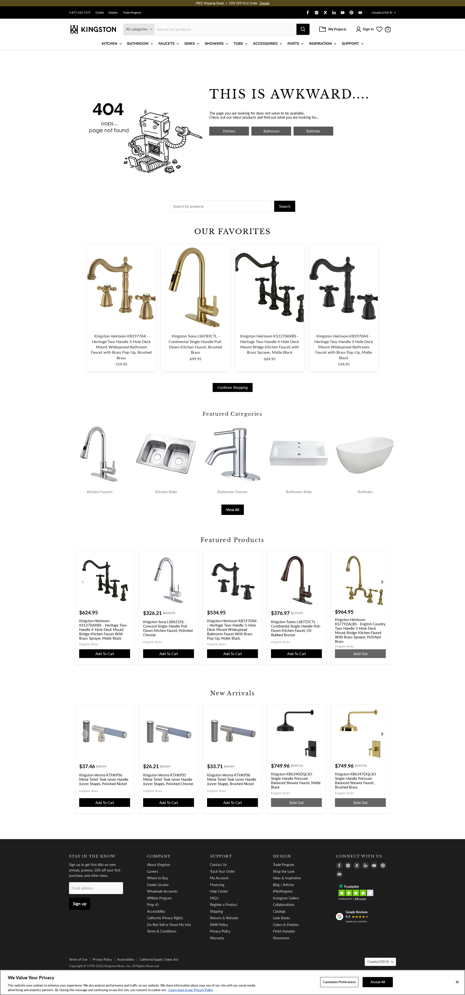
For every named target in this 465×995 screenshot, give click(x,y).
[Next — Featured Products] (382, 582)
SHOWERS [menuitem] (214, 43)
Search (284, 206)
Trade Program (132, 12)
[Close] (457, 982)
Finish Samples (284, 931)
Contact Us (218, 865)
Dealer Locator (158, 885)
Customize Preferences (339, 982)
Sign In (368, 29)
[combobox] (225, 29)
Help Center (219, 891)
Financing (217, 885)
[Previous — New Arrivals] (83, 734)
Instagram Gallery (286, 898)
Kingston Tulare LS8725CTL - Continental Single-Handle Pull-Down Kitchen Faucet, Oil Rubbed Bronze (296, 628)
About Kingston (158, 865)
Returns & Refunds (224, 918)
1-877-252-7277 (80, 12)
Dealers (113, 12)
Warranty (217, 938)
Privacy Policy (220, 931)
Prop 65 (153, 905)
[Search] (303, 29)
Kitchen (229, 131)
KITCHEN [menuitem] (109, 43)
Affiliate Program (159, 898)
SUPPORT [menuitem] (350, 43)
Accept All (378, 982)
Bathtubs (313, 131)
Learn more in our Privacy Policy (190, 990)
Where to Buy (157, 878)
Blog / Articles (283, 885)
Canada (382, 12)
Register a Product (223, 905)
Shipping (216, 911)
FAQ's (214, 898)
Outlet (99, 12)
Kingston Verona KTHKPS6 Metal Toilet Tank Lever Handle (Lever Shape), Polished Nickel (103, 779)
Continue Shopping (232, 387)
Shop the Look (283, 871)
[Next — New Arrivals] (382, 734)
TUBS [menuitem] (238, 43)
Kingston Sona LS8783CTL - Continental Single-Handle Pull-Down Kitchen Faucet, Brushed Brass (195, 344)
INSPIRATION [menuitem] (320, 43)
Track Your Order (222, 871)
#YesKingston (283, 891)
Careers (152, 871)
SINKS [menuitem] (189, 43)
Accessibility (156, 911)
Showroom (281, 938)
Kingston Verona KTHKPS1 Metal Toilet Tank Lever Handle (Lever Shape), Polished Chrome (168, 779)
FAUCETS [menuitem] (166, 43)
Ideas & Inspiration (287, 878)
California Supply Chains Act (159, 959)
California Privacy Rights (165, 918)
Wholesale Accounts (162, 891)
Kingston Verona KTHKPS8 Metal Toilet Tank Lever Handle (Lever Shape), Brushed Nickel (231, 779)
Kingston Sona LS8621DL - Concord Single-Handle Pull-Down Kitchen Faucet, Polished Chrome (168, 628)
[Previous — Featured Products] (83, 582)
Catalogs (279, 911)
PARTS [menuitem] (293, 43)
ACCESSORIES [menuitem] (265, 43)
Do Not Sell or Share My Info (169, 925)
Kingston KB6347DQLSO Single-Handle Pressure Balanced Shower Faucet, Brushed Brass (355, 780)
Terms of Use (78, 959)
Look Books (281, 918)
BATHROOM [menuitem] (137, 43)
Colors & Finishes (286, 925)
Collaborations (283, 905)
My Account (219, 878)
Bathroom (271, 131)
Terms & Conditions (161, 931)
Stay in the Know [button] (92, 856)
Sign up (79, 903)
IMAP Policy (219, 925)
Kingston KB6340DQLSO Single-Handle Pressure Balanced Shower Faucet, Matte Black (296, 780)
